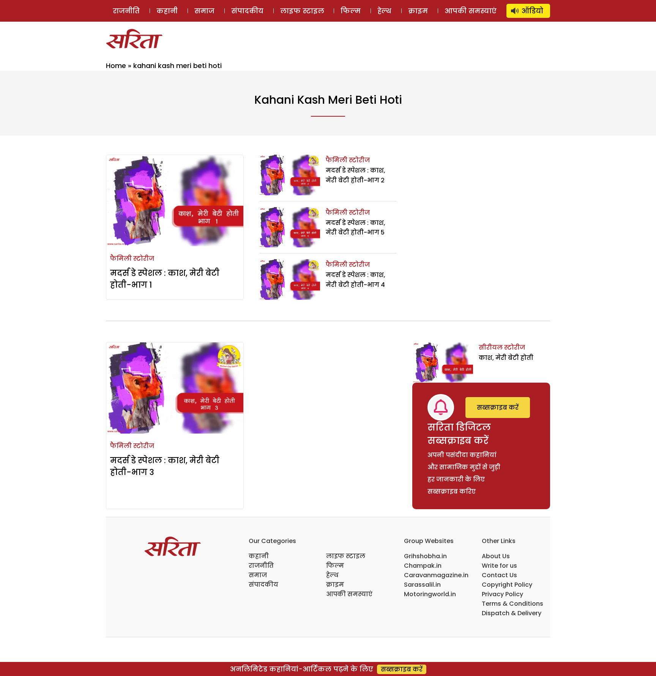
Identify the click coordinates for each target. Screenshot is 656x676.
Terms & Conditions (512, 603)
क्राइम (418, 11)
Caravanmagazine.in (436, 575)
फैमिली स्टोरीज (132, 258)
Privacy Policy (502, 594)
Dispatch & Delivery (511, 613)
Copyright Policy (507, 584)
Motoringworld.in (430, 594)
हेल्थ (384, 11)
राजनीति (126, 11)
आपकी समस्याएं (471, 11)
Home (116, 65)
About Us (496, 556)
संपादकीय (247, 11)
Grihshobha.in (425, 556)
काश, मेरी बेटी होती (506, 357)
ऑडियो (532, 11)
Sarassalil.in (422, 584)
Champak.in (423, 565)
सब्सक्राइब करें (498, 407)
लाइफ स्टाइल (302, 11)
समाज (204, 11)
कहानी (167, 11)
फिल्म (351, 11)
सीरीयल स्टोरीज (502, 347)
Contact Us (499, 575)
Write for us (499, 565)
